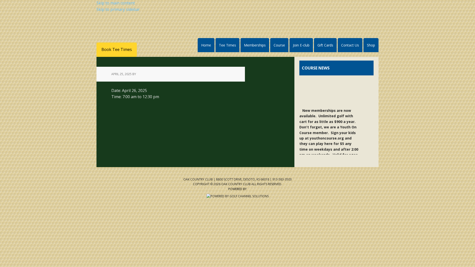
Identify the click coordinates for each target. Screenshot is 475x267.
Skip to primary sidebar (118, 9)
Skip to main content (115, 3)
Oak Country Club (146, 31)
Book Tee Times (116, 49)
